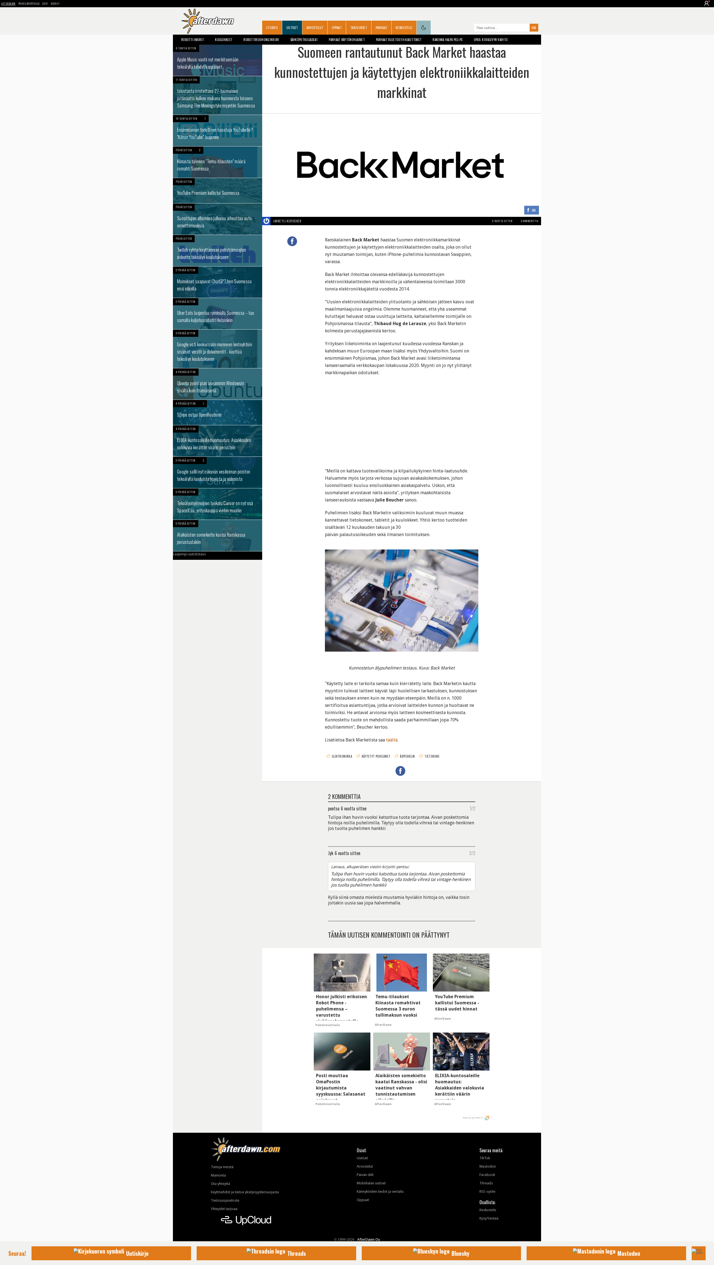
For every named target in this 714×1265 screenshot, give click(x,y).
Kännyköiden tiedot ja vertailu (380, 1191)
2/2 (472, 853)
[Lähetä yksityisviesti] (308, 221)
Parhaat (381, 27)
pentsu (333, 808)
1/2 (472, 808)
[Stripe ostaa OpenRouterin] (217, 412)
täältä (391, 740)
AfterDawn (8, 3)
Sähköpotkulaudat (304, 39)
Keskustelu (404, 27)
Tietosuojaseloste (225, 1200)
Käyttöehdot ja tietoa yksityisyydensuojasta (245, 1192)
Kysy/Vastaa (488, 1218)
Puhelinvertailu (29, 3)
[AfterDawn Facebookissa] (468, 28)
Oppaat (337, 27)
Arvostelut (315, 27)
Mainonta (218, 1175)
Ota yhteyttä (220, 1184)
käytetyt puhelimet (376, 756)
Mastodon (487, 1166)
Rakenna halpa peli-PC (447, 39)
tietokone (432, 756)
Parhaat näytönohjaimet (347, 39)
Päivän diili (365, 1175)
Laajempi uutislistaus (189, 554)
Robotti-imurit (192, 39)
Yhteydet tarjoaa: (224, 1209)
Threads (486, 1183)
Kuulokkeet (223, 39)
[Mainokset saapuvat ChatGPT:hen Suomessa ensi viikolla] (217, 282)
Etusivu (272, 27)
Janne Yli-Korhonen (287, 221)
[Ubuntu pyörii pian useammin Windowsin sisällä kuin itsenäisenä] (217, 384)
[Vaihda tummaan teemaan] (424, 28)
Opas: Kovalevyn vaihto (491, 39)
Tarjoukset (358, 27)
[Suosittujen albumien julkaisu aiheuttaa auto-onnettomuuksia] (217, 219)
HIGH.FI (55, 3)
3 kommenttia (529, 221)
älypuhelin (407, 756)
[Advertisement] (401, 418)
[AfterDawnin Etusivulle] (207, 21)
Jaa (534, 210)
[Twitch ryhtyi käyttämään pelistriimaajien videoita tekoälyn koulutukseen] (217, 250)
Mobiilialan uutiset (371, 1183)
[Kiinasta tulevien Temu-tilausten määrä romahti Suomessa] (217, 162)
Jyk (330, 853)
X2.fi (45, 3)
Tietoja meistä (222, 1167)
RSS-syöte (487, 1191)
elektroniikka (342, 756)
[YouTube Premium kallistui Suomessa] (217, 190)
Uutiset (292, 27)
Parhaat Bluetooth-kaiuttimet (398, 39)
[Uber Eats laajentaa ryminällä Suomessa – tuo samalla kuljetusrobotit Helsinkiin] (217, 313)
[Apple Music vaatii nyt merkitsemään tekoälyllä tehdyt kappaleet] (217, 60)
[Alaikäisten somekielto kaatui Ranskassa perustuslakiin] (217, 535)
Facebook (487, 1175)
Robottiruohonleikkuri (261, 39)
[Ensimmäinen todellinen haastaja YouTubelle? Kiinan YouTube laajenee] (217, 130)
